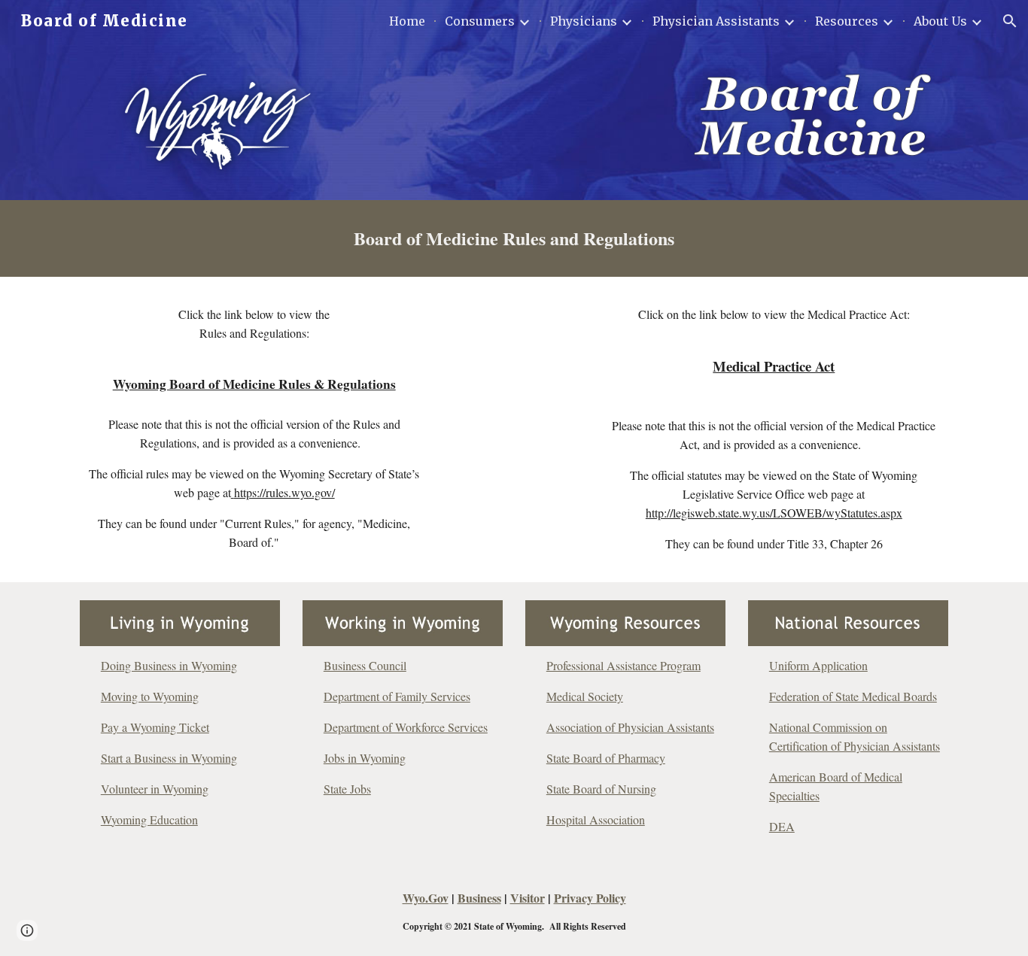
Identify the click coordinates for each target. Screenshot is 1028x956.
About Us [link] (940, 21)
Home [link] (407, 21)
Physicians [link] (583, 21)
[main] (514, 238)
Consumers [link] (480, 21)
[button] (1010, 21)
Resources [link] (846, 21)
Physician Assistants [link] (716, 21)
